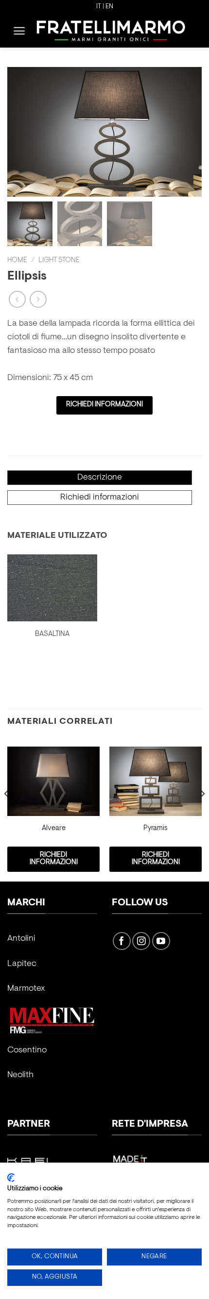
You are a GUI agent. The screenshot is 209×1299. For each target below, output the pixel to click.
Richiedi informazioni (99, 497)
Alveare (54, 828)
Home (17, 260)
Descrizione (99, 477)
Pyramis (155, 828)
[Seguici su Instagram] (141, 941)
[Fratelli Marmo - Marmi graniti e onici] (111, 30)
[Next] (202, 813)
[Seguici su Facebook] (122, 941)
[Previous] (7, 813)
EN (109, 6)
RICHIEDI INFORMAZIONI (104, 404)
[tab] (99, 477)
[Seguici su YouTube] (161, 941)
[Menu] (19, 31)
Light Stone (59, 260)
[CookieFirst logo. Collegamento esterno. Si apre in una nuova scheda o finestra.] (11, 1177)
